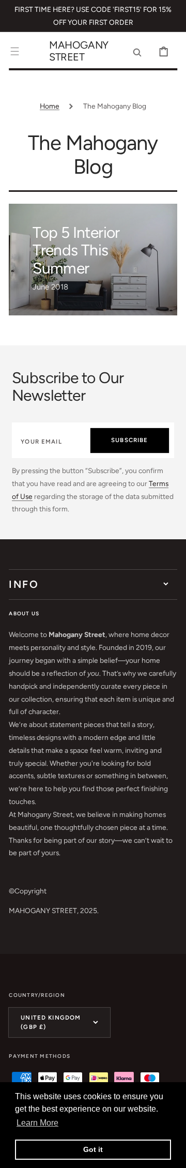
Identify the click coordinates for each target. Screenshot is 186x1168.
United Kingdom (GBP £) (51, 1022)
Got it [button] (93, 1149)
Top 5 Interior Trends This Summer (76, 250)
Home (49, 106)
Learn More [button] (37, 1122)
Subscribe (129, 440)
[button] (15, 51)
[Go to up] (170, 1152)
